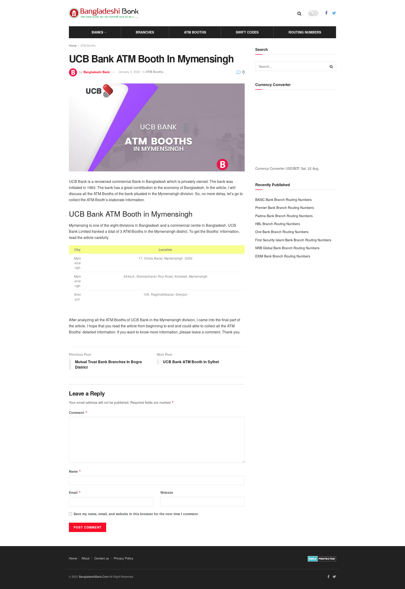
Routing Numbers (305, 32)
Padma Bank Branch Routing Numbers (284, 215)
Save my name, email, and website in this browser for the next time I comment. (136, 513)
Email (75, 492)
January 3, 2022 (129, 71)
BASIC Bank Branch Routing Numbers (283, 199)
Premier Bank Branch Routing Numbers (284, 207)
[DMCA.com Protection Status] (322, 558)
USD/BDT (292, 168)
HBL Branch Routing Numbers (277, 223)
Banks (97, 32)
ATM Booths (195, 32)
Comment (78, 412)
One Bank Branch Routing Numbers (281, 231)
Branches (145, 32)
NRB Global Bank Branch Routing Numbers (287, 247)
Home (73, 45)
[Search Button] (331, 66)
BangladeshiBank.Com (94, 576)
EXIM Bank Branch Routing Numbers (282, 256)
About (86, 558)
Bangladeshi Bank (96, 71)
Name (75, 471)
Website (166, 492)
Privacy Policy (123, 558)
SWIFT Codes (247, 32)
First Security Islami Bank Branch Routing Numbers (293, 240)
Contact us (101, 558)
